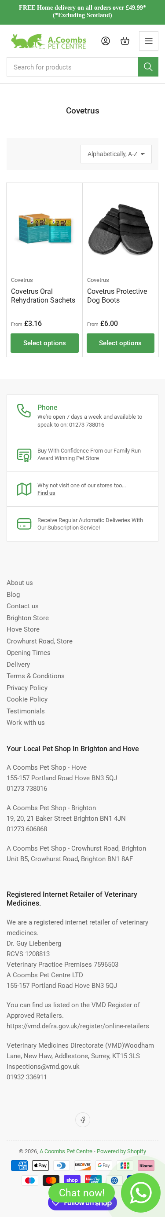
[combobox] (82, 67)
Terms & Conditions (36, 676)
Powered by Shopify (121, 1151)
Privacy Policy (27, 688)
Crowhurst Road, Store (40, 641)
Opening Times (29, 653)
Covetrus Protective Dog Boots (117, 295)
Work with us (26, 723)
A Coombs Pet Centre (66, 1151)
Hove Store (23, 629)
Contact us (23, 606)
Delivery (18, 665)
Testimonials (26, 711)
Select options (44, 343)
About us (20, 583)
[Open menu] (148, 41)
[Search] (148, 67)
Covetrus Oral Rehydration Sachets (43, 295)
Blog (13, 595)
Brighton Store (28, 618)
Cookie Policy (27, 699)
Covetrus (22, 280)
